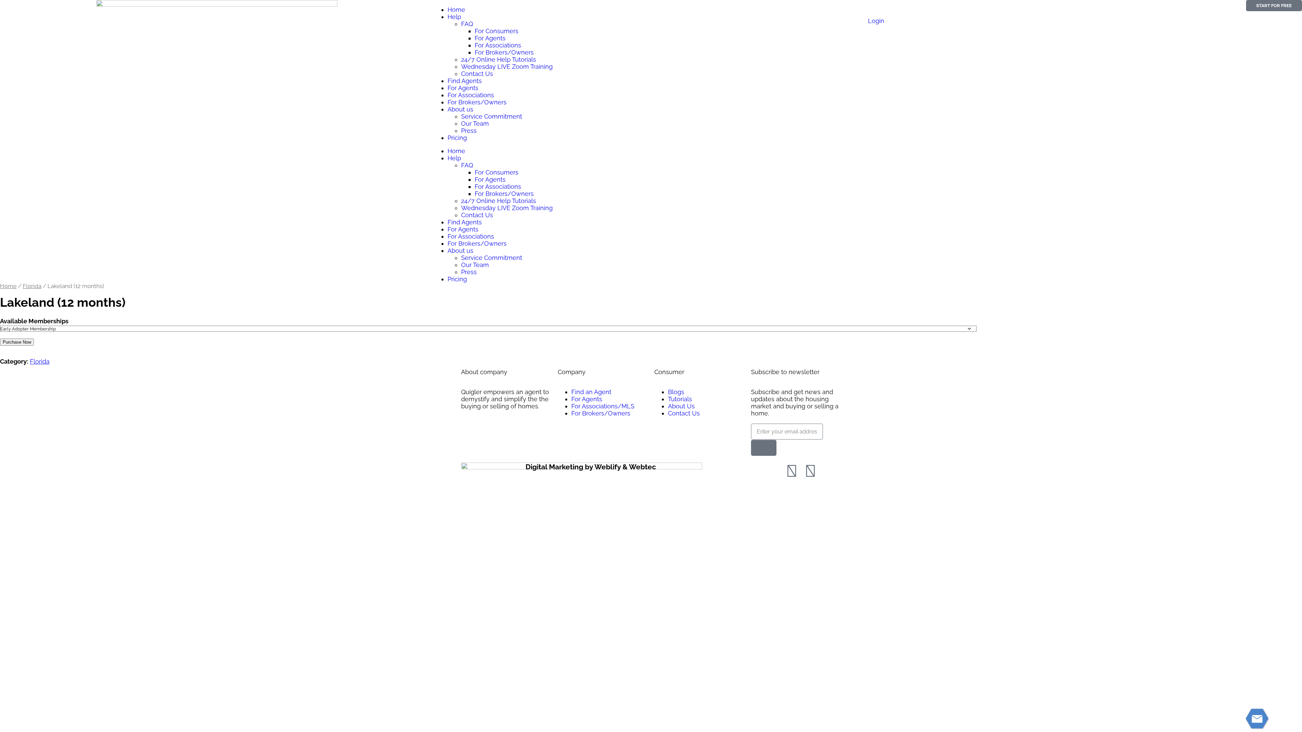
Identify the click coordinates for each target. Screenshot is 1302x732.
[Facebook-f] (791, 471)
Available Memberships (34, 321)
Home (456, 9)
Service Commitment (491, 116)
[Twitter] (810, 471)
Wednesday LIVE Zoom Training (507, 66)
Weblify (607, 467)
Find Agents (465, 80)
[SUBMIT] (763, 448)
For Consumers (496, 31)
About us (460, 109)
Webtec (642, 467)
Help (454, 16)
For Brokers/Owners (504, 52)
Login (876, 20)
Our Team (475, 123)
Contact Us (477, 73)
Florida (32, 286)
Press (469, 130)
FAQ (467, 23)
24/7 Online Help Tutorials (498, 59)
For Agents (490, 38)
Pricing (457, 137)
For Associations (498, 45)
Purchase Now (17, 342)
